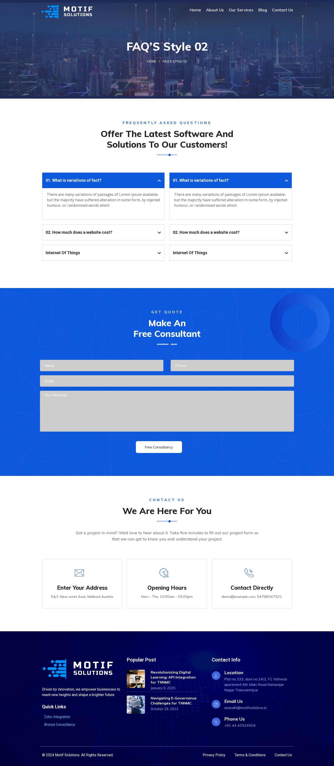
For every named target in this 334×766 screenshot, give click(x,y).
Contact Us (282, 9)
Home (195, 9)
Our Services (241, 9)
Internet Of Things (63, 252)
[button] (103, 180)
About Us (215, 9)
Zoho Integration (57, 717)
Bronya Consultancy (59, 724)
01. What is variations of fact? (73, 180)
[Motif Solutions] (70, 11)
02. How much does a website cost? (79, 232)
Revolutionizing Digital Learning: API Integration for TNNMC (173, 677)
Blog (262, 9)
